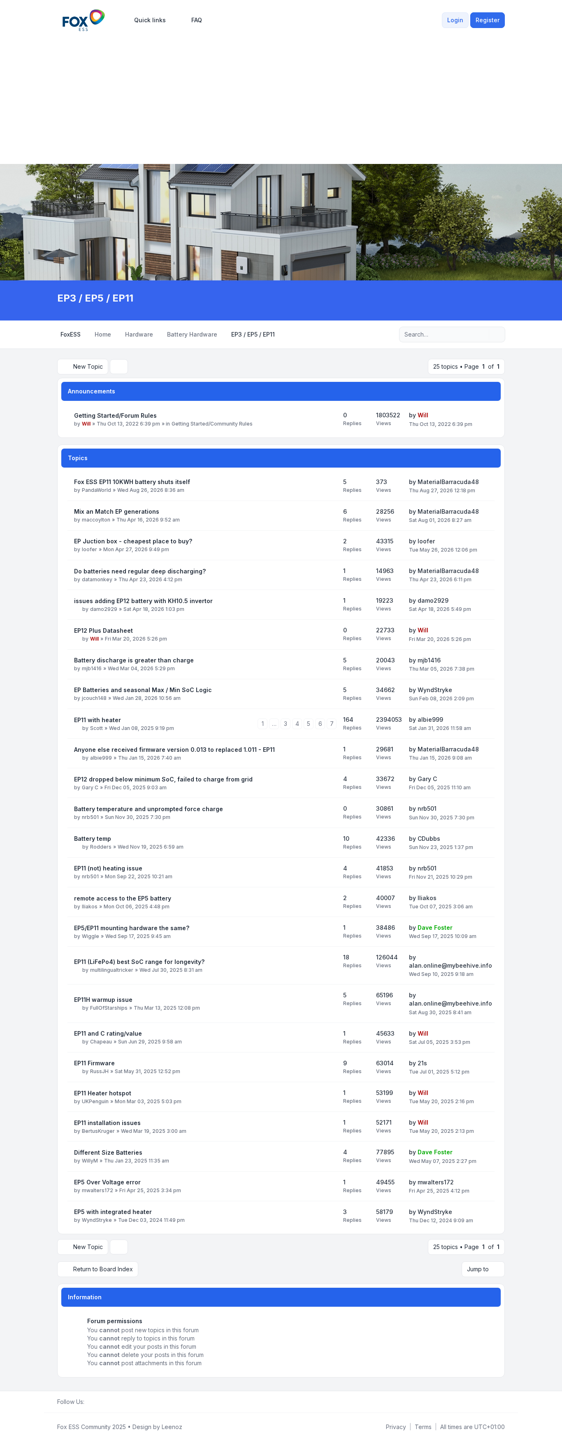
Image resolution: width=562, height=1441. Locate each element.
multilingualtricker (111, 970)
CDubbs (429, 838)
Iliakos (90, 906)
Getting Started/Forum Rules (115, 415)
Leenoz (172, 1426)
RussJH (99, 1071)
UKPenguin (95, 1101)
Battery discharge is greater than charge (134, 660)
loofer (89, 549)
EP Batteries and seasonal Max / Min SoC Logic (143, 689)
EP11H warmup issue (103, 999)
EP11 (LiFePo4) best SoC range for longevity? (139, 961)
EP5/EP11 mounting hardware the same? (131, 927)
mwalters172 (97, 1190)
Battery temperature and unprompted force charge (148, 808)
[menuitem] (146, 20)
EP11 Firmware (94, 1063)
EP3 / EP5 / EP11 (95, 298)
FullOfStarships (109, 1008)
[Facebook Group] (89, 1402)
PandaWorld (96, 490)
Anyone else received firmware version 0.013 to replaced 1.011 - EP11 (174, 749)
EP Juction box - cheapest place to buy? (133, 541)
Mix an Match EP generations (116, 511)
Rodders (100, 847)
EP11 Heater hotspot (102, 1093)
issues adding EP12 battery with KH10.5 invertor (143, 600)
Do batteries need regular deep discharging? (140, 571)
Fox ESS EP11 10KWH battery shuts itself (132, 481)
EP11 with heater (97, 719)
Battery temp (92, 838)
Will (86, 424)
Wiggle (90, 936)
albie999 (430, 719)
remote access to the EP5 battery (122, 898)
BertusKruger (98, 1131)
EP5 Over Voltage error (107, 1182)
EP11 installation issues (107, 1122)
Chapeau (101, 1042)
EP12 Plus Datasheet (103, 630)
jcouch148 (94, 698)
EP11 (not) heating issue (108, 868)
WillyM (90, 1161)
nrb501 (90, 817)
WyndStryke (435, 689)
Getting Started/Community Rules (212, 424)
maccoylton (96, 520)
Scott (96, 728)
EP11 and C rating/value (108, 1033)
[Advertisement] (281, 95)
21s (422, 1063)
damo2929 (103, 609)
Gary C (90, 787)
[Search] (482, 335)
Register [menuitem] (487, 19)
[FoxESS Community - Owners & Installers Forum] (83, 20)
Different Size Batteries (108, 1152)
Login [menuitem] (455, 19)
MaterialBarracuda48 (448, 481)
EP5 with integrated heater (113, 1211)
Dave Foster (435, 927)
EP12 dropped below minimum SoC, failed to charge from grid (163, 779)
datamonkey (97, 579)
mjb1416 (92, 668)
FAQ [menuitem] (196, 19)
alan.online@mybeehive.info (450, 965)
